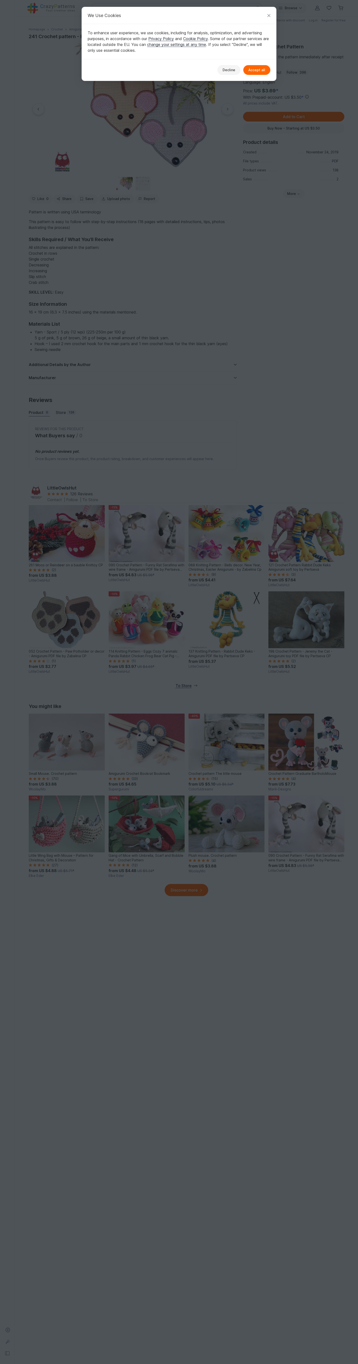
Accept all (256, 70)
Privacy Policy (161, 38)
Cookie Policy (195, 38)
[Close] (268, 15)
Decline (229, 70)
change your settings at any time (176, 44)
